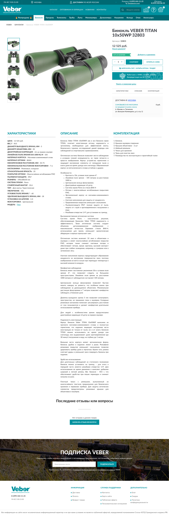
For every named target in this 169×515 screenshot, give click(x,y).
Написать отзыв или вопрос (84, 422)
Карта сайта (107, 496)
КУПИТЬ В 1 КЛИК (153, 62)
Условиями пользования (106, 470)
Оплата (75, 496)
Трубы (72, 18)
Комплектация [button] (153, 91)
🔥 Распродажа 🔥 (23, 18)
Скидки (135, 496)
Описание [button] (138, 91)
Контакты (101, 10)
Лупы (80, 18)
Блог (134, 493)
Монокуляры (91, 18)
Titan (19, 205)
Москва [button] (132, 100)
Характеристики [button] (122, 91)
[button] (133, 3)
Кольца (130, 18)
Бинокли (39, 18)
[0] (160, 9)
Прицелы (50, 18)
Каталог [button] (54, 10)
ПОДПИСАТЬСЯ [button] (107, 464)
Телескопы (61, 18)
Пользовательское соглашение (114, 504)
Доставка (76, 493)
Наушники (119, 18)
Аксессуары (148, 18)
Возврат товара (78, 500)
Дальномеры (105, 18)
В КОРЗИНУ (134, 62)
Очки (138, 18)
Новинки (89, 10)
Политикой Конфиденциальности (85, 470)
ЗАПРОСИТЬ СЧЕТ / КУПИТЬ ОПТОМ (138, 68)
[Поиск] (122, 9)
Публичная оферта (109, 500)
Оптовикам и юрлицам (71, 10)
